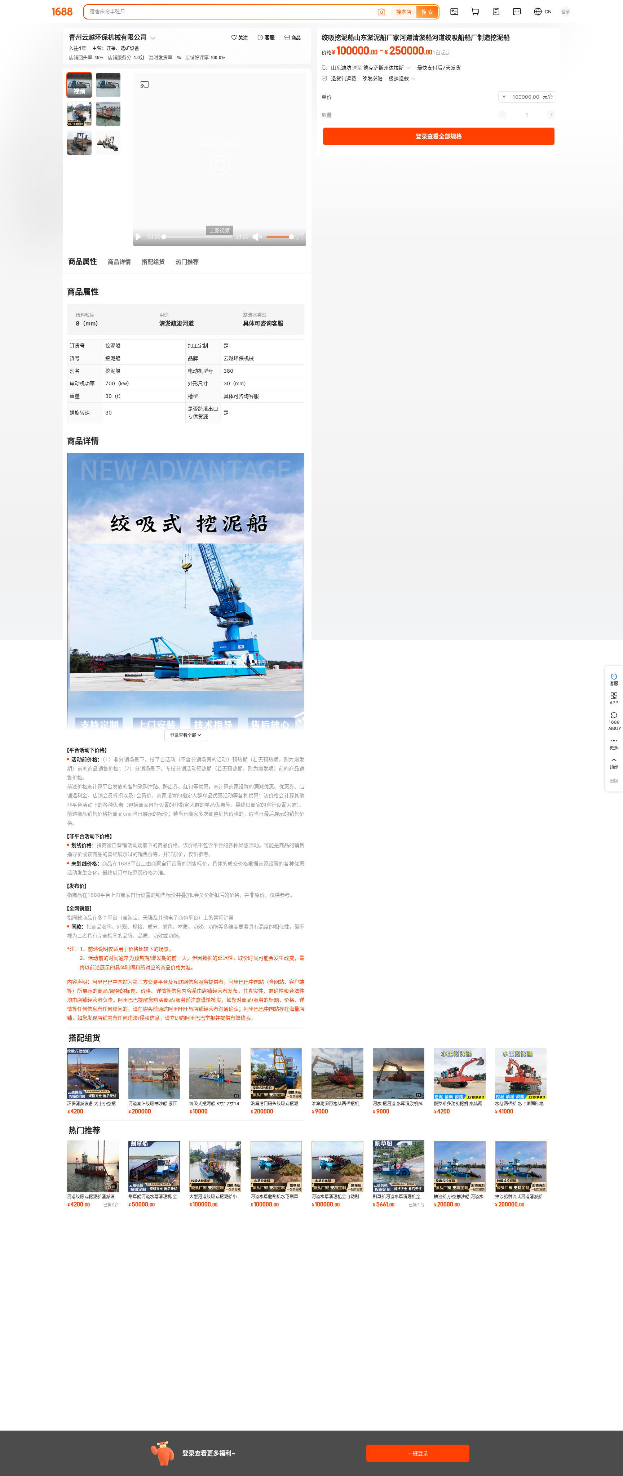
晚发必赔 (372, 78)
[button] (219, 165)
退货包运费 (343, 78)
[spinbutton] (532, 97)
